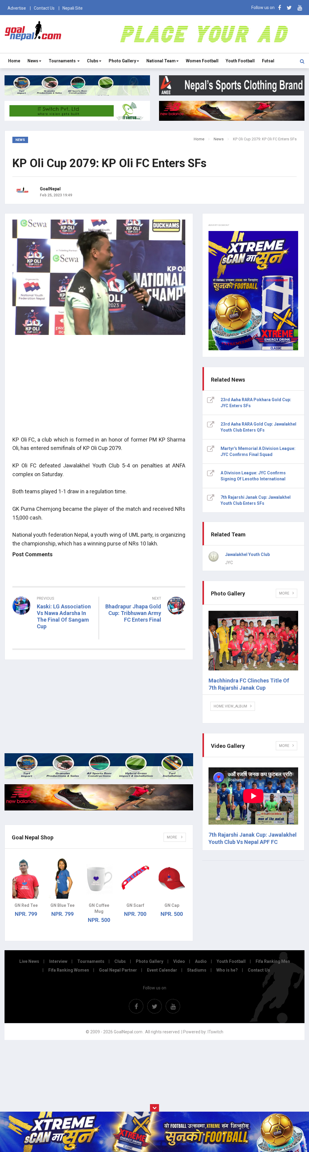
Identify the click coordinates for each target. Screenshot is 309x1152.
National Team (161, 60)
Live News (29, 961)
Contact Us (44, 8)
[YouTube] (299, 7)
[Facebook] (279, 7)
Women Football (202, 60)
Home (14, 60)
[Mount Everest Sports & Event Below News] (99, 777)
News (32, 60)
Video (179, 961)
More (172, 837)
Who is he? (227, 970)
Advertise (17, 8)
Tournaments (63, 60)
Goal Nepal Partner (118, 970)
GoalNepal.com (33, 33)
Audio (201, 961)
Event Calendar (162, 970)
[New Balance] (99, 809)
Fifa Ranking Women (68, 970)
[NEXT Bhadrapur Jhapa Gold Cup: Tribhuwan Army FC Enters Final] (145, 630)
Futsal (268, 60)
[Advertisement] (98, 389)
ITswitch (215, 1031)
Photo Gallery (122, 60)
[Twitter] (289, 7)
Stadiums (196, 970)
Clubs (92, 60)
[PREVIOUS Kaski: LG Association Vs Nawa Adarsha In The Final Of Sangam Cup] (53, 637)
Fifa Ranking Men (273, 961)
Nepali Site (72, 8)
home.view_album (230, 706)
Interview (58, 961)
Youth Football (240, 60)
